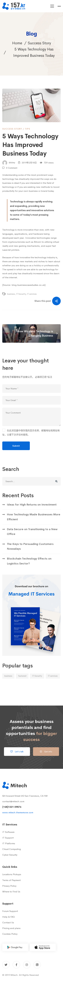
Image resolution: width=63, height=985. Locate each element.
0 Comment (11, 168)
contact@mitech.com (13, 801)
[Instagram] (26, 964)
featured (22, 676)
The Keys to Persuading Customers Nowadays (30, 546)
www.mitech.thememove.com (17, 812)
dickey (11, 162)
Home (17, 43)
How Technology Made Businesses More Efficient (33, 517)
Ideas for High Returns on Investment (32, 504)
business (11, 294)
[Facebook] (16, 964)
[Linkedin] (37, 964)
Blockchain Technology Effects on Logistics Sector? (29, 561)
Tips (27, 128)
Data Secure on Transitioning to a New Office (32, 532)
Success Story (39, 43)
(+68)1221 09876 (11, 806)
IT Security (21, 294)
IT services (32, 294)
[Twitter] (6, 964)
